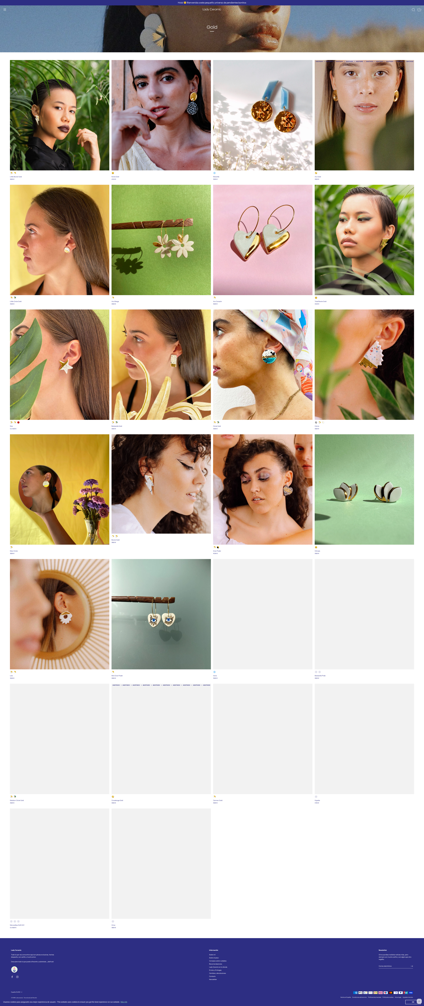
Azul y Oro (15, 297)
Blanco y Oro (15, 173)
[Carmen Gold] (262, 739)
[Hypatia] (364, 739)
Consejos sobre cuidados (217, 961)
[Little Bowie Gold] (59, 115)
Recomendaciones (215, 964)
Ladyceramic (19, 998)
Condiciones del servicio (359, 997)
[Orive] (161, 863)
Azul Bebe (214, 173)
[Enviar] (412, 966)
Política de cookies (388, 997)
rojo (18, 921)
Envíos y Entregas (215, 970)
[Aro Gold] (364, 115)
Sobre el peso (214, 958)
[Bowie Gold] (161, 484)
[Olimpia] (364, 489)
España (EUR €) (15, 992)
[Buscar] (413, 10)
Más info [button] (124, 1002)
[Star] (59, 364)
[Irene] (262, 614)
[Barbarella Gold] (161, 364)
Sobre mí (212, 955)
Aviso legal (398, 997)
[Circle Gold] (262, 364)
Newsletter (213, 979)
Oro (113, 173)
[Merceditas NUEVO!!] (59, 863)
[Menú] (4, 9)
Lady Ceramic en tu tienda (218, 967)
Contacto (212, 976)
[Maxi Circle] (59, 489)
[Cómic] (364, 364)
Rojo (18, 422)
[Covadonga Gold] (161, 739)
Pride (316, 672)
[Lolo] (59, 614)
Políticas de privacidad (374, 997)
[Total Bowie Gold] (364, 240)
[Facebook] (12, 977)
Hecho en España (345, 997)
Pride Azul (319, 672)
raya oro (15, 921)
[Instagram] (17, 977)
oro (11, 921)
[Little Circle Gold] (59, 240)
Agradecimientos (408, 997)
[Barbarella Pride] (364, 614)
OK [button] (413, 1002)
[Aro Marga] (161, 240)
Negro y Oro (218, 547)
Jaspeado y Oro (11, 173)
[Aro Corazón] (262, 240)
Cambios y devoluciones (217, 973)
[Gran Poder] (262, 489)
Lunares (316, 422)
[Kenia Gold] (161, 115)
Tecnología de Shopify (30, 998)
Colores (323, 422)
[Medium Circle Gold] (59, 739)
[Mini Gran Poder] (161, 614)
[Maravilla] (262, 115)
